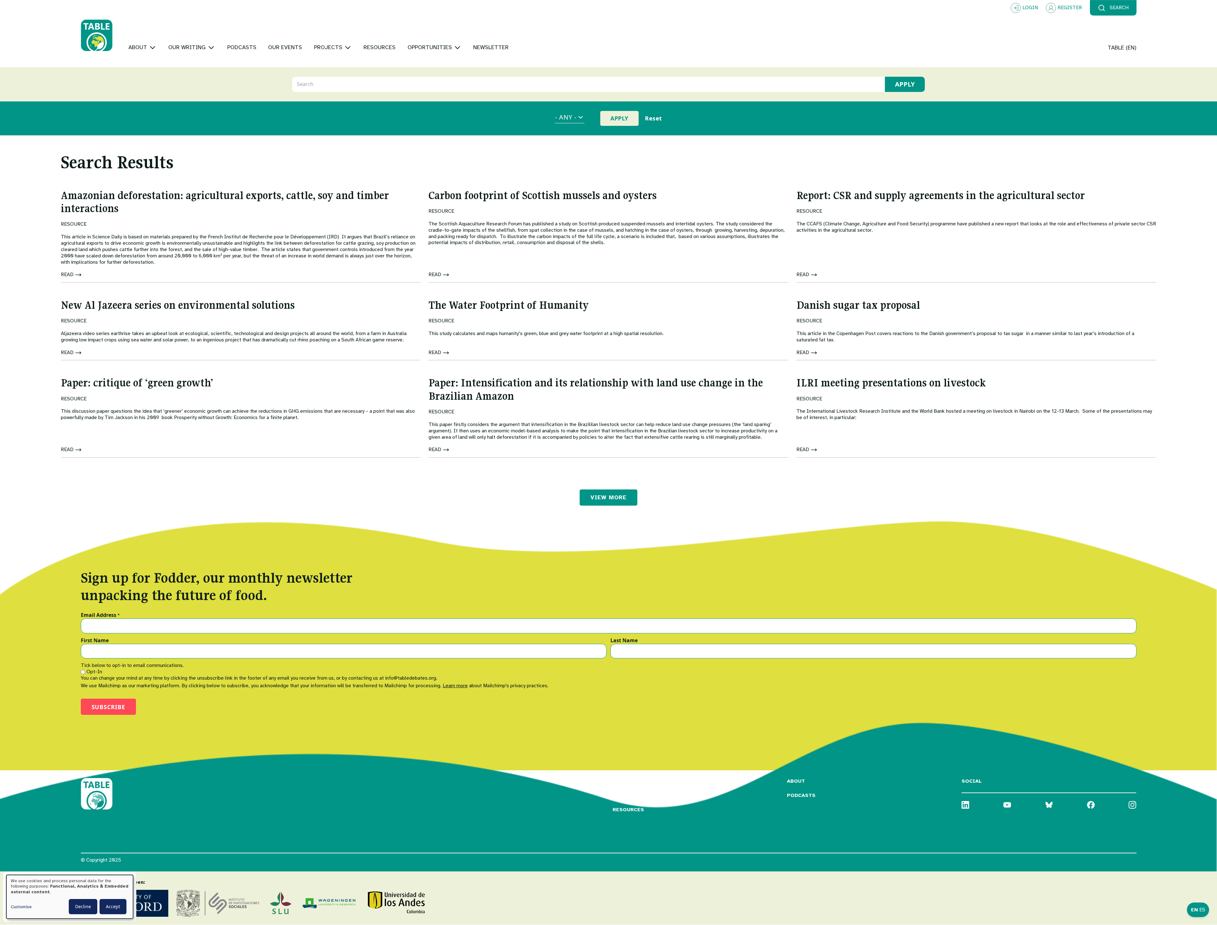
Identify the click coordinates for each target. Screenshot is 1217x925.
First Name (95, 640)
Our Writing (631, 795)
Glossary (627, 781)
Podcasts (801, 795)
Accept (113, 906)
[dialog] (69, 897)
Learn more (455, 685)
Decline (83, 906)
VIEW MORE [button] (608, 497)
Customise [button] (21, 906)
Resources (628, 809)
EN (1194, 910)
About (796, 781)
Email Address (100, 615)
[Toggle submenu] (153, 47)
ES (1202, 910)
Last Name (624, 640)
